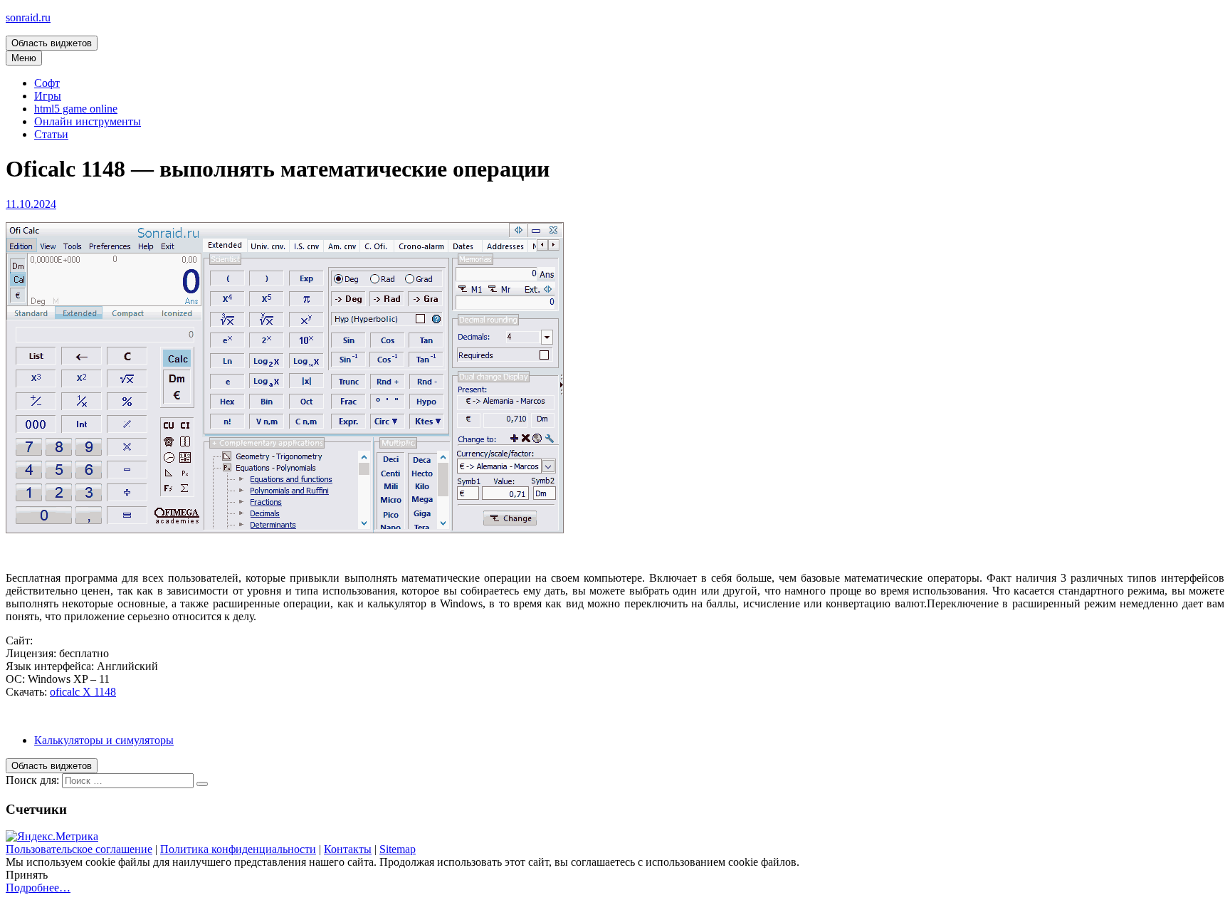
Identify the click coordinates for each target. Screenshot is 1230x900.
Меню (23, 58)
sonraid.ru (28, 17)
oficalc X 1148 (83, 692)
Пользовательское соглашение (79, 849)
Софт (47, 83)
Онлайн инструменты (87, 121)
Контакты (348, 849)
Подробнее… (38, 887)
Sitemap (397, 849)
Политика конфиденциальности (238, 849)
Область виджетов (51, 43)
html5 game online (75, 109)
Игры (47, 96)
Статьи (51, 134)
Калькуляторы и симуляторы (104, 740)
